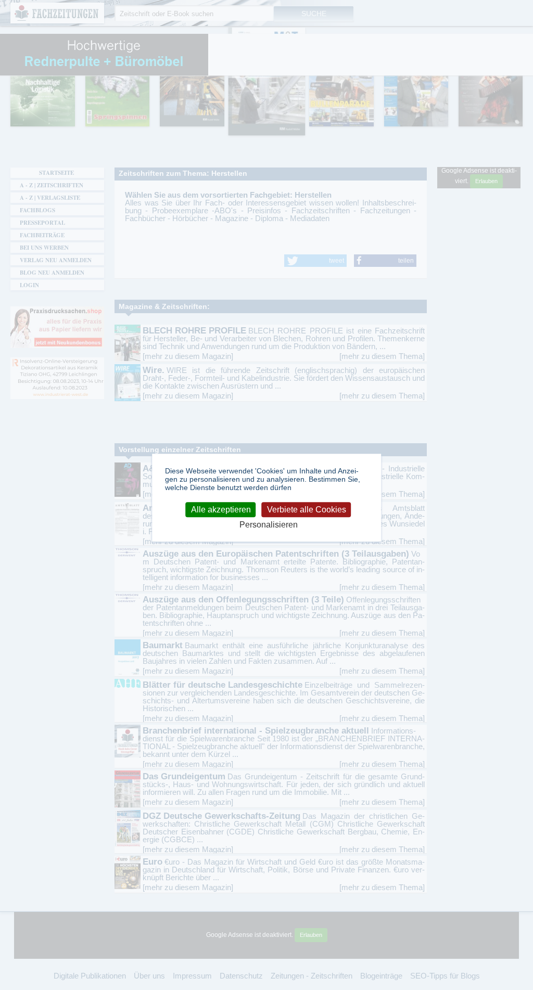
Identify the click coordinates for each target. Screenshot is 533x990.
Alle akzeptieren (221, 509)
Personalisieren (268, 524)
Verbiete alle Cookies (306, 509)
